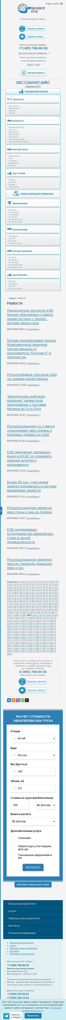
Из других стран (15, 222)
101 (17, 612)
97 (44, 609)
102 (24, 612)
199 (9, 651)
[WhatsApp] (22, 700)
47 (15, 595)
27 (55, 587)
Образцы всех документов (24, 918)
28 (9, 590)
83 (15, 606)
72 (55, 601)
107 (9, 615)
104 (38, 612)
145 (23, 629)
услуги (12, 911)
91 (9, 609)
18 (55, 584)
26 (50, 587)
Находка (12, 165)
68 (32, 601)
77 (32, 604)
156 (51, 632)
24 (38, 587)
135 (51, 623)
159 (23, 634)
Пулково (12, 113)
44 (50, 593)
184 (51, 643)
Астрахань (13, 161)
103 (31, 612)
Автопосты (18, 121)
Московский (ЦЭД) (16, 139)
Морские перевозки (22, 251)
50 (32, 595)
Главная (12, 298)
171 (9, 640)
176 (44, 640)
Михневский (14, 134)
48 (21, 595)
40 (27, 593)
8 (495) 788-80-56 (33, 672)
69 (38, 601)
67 (27, 601)
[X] (27, 700)
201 (23, 651)
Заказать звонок (35, 28)
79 (44, 604)
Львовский (13, 137)
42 (38, 593)
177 (51, 640)
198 (51, 648)
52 (44, 595)
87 (38, 606)
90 (55, 606)
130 (16, 623)
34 (44, 590)
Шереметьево (14, 108)
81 (55, 604)
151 (16, 632)
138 (23, 626)
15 (38, 584)
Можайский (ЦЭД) (16, 127)
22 (27, 587)
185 (9, 645)
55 (9, 598)
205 (51, 651)
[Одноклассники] (13, 700)
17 (50, 584)
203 (37, 651)
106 (52, 612)
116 (17, 618)
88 (44, 606)
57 (21, 598)
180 (23, 643)
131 (23, 623)
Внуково (12, 111)
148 (44, 629)
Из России (13, 217)
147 (37, 629)
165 (16, 637)
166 (23, 637)
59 (32, 598)
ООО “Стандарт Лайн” (33, 82)
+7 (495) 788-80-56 (33, 48)
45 (55, 593)
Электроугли (14, 187)
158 (16, 634)
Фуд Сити (12, 130)
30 (21, 590)
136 (9, 626)
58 (27, 598)
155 (44, 632)
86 (32, 606)
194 (23, 648)
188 (30, 645)
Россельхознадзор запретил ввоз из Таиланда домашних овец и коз (29, 564)
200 (16, 651)
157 (9, 634)
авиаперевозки (20, 203)
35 (50, 590)
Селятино (12, 182)
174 (30, 640)
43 (44, 593)
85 (27, 606)
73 (9, 604)
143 (9, 629)
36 (55, 590)
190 (44, 645)
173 (23, 640)
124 (23, 620)
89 (50, 606)
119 (38, 618)
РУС (37, 65)
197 (44, 648)
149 (51, 629)
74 (15, 604)
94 (27, 609)
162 (44, 634)
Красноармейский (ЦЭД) (19, 142)
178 (9, 643)
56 (15, 598)
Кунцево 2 (13, 184)
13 (26, 584)
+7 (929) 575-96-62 (18, 994)
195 (30, 648)
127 (44, 620)
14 (32, 584)
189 (37, 645)
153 (30, 632)
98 (50, 609)
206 (9, 654)
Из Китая (12, 210)
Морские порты (20, 149)
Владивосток (14, 163)
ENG (30, 65)
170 (51, 637)
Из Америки (14, 215)
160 (30, 634)
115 (10, 618)
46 (9, 595)
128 (51, 620)
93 (21, 609)
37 (9, 593)
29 (15, 590)
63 (55, 598)
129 (9, 623)
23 (32, 587)
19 (9, 587)
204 (44, 651)
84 (21, 606)
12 (21, 584)
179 (16, 643)
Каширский (13, 132)
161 (37, 634)
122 (9, 620)
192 (9, 648)
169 (44, 637)
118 (31, 618)
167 (30, 637)
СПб (10, 158)
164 (9, 637)
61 (44, 598)
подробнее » (33, 329)
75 (21, 604)
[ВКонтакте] (9, 700)
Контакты (14, 925)
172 (16, 640)
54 (55, 595)
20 (15, 587)
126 (37, 620)
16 (44, 584)
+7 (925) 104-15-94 (18, 998)
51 (38, 595)
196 (37, 648)
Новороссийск (14, 156)
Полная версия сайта (33, 19)
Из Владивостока (16, 219)
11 (15, 584)
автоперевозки (20, 229)
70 (44, 601)
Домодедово (14, 106)
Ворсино (12, 180)
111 (34, 615)
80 (50, 604)
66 (21, 601)
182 (37, 643)
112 (41, 615)
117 (24, 618)
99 (55, 609)
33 (38, 590)
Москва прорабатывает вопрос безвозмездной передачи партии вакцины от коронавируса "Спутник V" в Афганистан (31, 349)
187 (23, 645)
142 (51, 626)
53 (50, 595)
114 (55, 615)
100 (10, 612)
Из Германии (14, 212)
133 (37, 623)
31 (27, 590)
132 (30, 623)
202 (30, 651)
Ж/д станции (19, 173)
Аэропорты (18, 99)
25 (44, 587)
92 (15, 609)
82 (9, 606)
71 (50, 601)
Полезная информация (22, 932)
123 (16, 620)
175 (37, 640)
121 (52, 618)
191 (51, 645)
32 (32, 590)
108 (16, 615)
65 (15, 601)
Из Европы (13, 236)
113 (48, 615)
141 (44, 626)
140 (37, 626)
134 (44, 623)
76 (27, 604)
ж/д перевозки (20, 275)
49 (27, 595)
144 (16, 629)
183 (44, 643)
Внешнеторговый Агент (22, 903)
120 (45, 618)
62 (50, 598)
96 (38, 609)
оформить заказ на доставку (33, 885)
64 (9, 601)
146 (30, 629)
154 (37, 632)
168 (37, 637)
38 (15, 593)
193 (16, 648)
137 (16, 626)
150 (9, 632)
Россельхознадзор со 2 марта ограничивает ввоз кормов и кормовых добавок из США (31, 430)
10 (9, 584)
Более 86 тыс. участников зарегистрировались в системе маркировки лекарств (32, 486)
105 (45, 612)
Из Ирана (12, 241)
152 (23, 632)
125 (30, 620)
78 (38, 604)
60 (38, 598)
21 (21, 587)
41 (32, 593)
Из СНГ (12, 238)
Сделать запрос (35, 36)
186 (16, 645)
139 (30, 626)
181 (30, 643)
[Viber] (18, 700)
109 (23, 615)
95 (32, 609)
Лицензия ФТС (33, 86)
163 (51, 634)
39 (21, 593)
